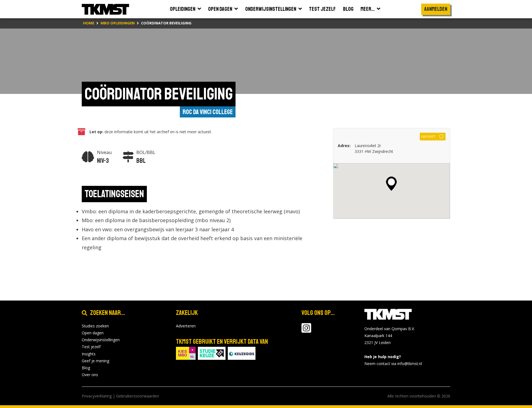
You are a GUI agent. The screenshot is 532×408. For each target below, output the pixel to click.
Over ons (90, 374)
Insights (89, 353)
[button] (391, 183)
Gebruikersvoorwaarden (137, 396)
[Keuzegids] (241, 352)
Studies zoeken (95, 326)
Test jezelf (91, 346)
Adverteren (186, 326)
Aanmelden (435, 9)
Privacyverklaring (97, 396)
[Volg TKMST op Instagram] (306, 330)
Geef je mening (95, 360)
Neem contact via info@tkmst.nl (393, 363)
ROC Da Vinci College (208, 112)
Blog (86, 367)
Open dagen (93, 332)
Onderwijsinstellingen (101, 339)
